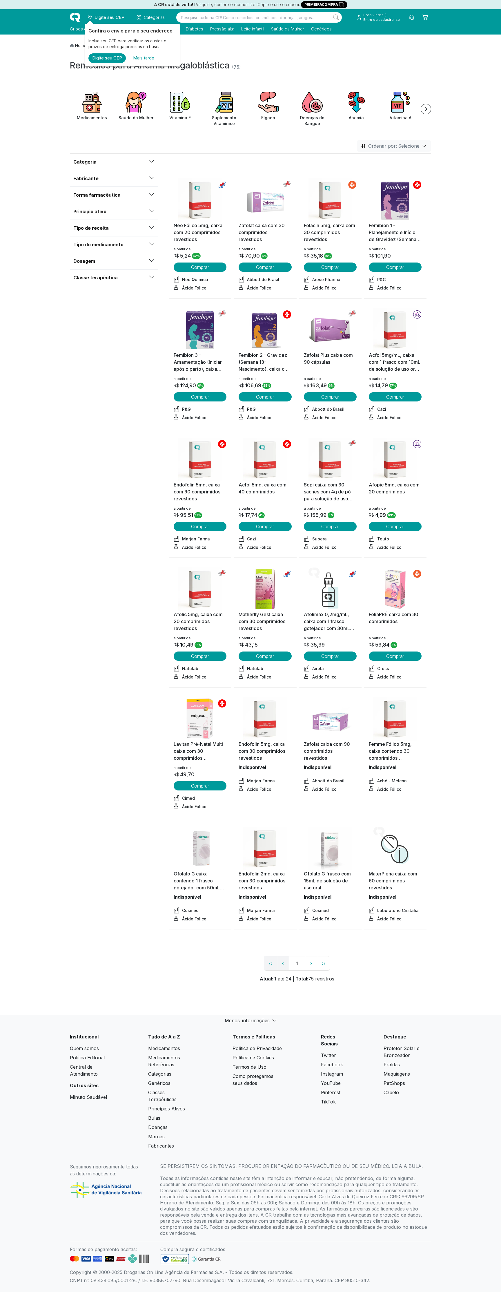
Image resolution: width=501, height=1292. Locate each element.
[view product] (200, 200)
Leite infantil (252, 29)
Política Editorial (87, 1058)
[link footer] (174, 1259)
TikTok (328, 1102)
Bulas (154, 1118)
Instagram (332, 1074)
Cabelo (391, 1092)
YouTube (331, 1083)
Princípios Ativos (166, 1109)
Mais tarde (143, 58)
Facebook (332, 1064)
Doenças (158, 1127)
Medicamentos (164, 1048)
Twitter (328, 1055)
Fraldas (392, 1064)
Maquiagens (397, 1074)
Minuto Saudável (88, 1097)
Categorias (159, 1074)
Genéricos (321, 29)
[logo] (75, 17)
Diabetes (194, 29)
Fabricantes (161, 1146)
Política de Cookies (253, 1058)
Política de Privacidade (257, 1048)
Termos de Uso (249, 1067)
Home (80, 45)
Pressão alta (222, 29)
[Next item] (426, 109)
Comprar (200, 267)
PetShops (394, 1083)
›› (323, 963)
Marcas (156, 1136)
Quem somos (84, 1048)
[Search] (336, 17)
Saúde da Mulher (287, 29)
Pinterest (330, 1092)
